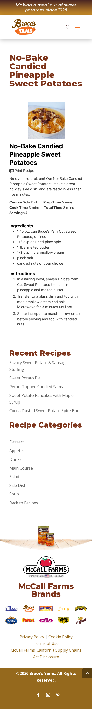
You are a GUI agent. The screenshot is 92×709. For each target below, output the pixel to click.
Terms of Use (46, 643)
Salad (14, 476)
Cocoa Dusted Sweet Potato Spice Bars (44, 410)
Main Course (21, 468)
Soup (14, 494)
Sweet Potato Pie (24, 378)
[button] (77, 27)
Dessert (16, 442)
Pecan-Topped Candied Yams (36, 386)
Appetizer (18, 450)
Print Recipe (24, 171)
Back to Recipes (23, 503)
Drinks (15, 459)
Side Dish (17, 485)
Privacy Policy (32, 637)
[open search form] (67, 27)
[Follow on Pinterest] (58, 695)
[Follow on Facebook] (38, 695)
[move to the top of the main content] (87, 673)
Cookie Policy (60, 637)
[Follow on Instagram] (48, 695)
